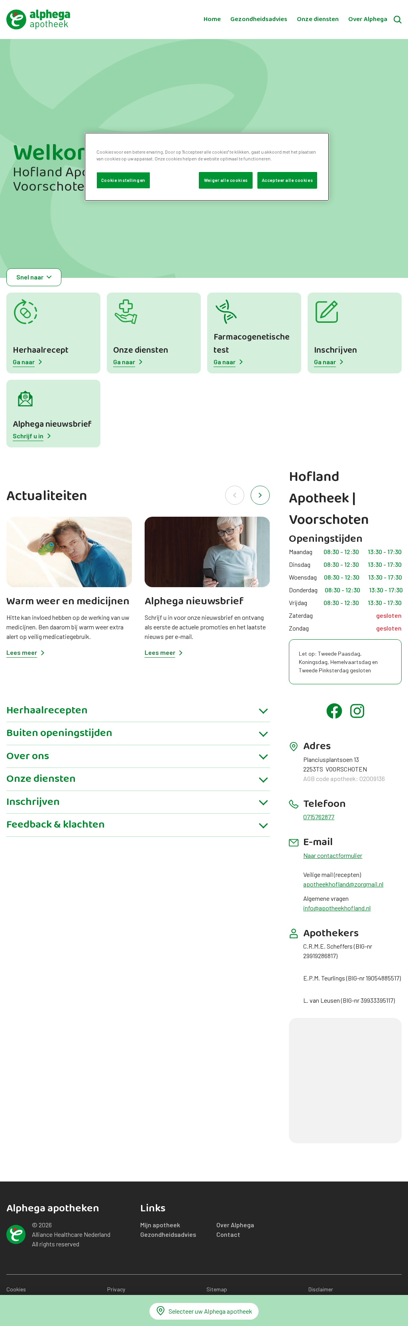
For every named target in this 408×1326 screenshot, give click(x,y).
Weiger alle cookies (226, 180)
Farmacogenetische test (252, 344)
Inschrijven (335, 350)
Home (212, 19)
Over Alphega (367, 19)
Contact (228, 1234)
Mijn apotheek (160, 1224)
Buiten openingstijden (59, 733)
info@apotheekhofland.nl (337, 908)
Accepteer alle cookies (287, 180)
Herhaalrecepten (47, 710)
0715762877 (318, 816)
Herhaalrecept (41, 350)
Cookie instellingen (123, 180)
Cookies (16, 1289)
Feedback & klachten (55, 825)
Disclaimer (320, 1289)
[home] (38, 19)
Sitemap (216, 1289)
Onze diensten (318, 19)
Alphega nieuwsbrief (52, 424)
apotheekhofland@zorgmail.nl (343, 884)
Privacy (116, 1289)
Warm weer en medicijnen (67, 601)
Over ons (27, 756)
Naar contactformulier (332, 855)
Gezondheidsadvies (258, 19)
